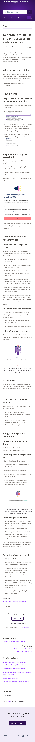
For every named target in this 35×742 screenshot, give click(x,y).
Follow (29, 47)
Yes (14, 618)
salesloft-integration (19, 601)
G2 (19, 736)
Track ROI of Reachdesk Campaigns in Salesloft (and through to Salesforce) (15, 664)
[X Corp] (6, 606)
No (21, 618)
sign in (9, 701)
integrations (7, 601)
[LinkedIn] (9, 606)
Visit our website (9, 736)
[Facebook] (3, 606)
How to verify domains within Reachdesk (16, 681)
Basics (6, 18)
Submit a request (24, 627)
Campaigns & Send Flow (18, 18)
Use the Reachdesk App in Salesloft (14, 641)
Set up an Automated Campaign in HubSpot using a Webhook (17, 673)
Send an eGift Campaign (10, 678)
